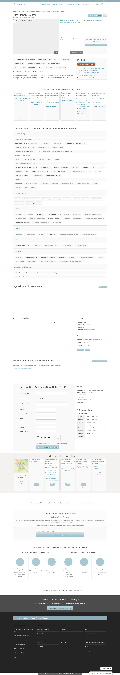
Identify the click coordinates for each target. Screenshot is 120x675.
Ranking (39, 638)
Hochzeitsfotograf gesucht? (23, 1)
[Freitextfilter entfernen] (102, 4)
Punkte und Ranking (19, 648)
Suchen (105, 4)
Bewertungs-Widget (20, 652)
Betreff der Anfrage (25, 393)
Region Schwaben (87, 339)
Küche (18, 251)
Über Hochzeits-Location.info (21, 635)
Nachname (23, 414)
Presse (86, 646)
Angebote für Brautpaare (23, 267)
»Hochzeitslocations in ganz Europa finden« (30, 618)
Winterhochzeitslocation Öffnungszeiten (89, 72)
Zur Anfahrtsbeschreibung (84, 399)
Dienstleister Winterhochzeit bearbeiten (95, 642)
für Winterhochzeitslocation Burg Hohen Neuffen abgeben (20, 572)
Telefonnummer (24, 422)
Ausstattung (20, 134)
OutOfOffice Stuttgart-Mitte (52, 107)
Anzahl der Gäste (24, 431)
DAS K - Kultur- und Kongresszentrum (99, 107)
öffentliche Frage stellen (60, 535)
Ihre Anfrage (23, 403)
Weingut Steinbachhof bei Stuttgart (21, 99)
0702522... (85, 75)
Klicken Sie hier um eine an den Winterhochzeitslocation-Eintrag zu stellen (60, 525)
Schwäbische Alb (97, 339)
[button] (36, 36)
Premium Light (104, 91)
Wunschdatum (24, 398)
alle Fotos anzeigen (77, 52)
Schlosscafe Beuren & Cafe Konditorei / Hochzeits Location (83, 113)
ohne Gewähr (74, 503)
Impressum (87, 625)
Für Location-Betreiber (43, 629)
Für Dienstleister (70, 4)
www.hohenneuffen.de (91, 78)
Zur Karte (80, 397)
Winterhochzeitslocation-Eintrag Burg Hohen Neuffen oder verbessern (68, 572)
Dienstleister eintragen (58, 4)
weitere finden (36, 570)
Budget (22, 427)
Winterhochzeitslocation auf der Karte (88, 70)
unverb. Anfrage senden (95, 15)
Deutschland (83, 332)
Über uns (78, 4)
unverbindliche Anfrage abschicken (47, 447)
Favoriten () (101, 673)
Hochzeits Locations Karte (20, 625)
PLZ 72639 (87, 324)
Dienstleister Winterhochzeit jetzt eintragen (60, 608)
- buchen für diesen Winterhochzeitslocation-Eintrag (100, 571)
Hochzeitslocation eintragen (21, 640)
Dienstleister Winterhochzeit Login (94, 1)
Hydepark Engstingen (68, 100)
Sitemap (39, 642)
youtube (63, 633)
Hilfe (104, 1)
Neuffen (82, 327)
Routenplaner (103, 286)
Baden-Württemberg (89, 329)
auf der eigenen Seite (84, 570)
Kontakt (88, 350)
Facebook (45, 183)
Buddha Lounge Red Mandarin (36, 103)
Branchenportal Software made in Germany (48, 673)
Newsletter (63, 642)
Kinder (18, 228)
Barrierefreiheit (106, 668)
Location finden (46, 4)
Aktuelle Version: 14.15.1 (75, 673)
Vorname (22, 409)
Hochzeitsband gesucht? (40, 1)
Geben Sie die (23, 368)
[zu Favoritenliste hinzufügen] (14, 21)
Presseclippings (89, 651)
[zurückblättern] (17, 36)
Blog (62, 638)
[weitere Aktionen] (105, 15)
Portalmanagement (90, 638)
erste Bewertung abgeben (96, 44)
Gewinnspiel (40, 625)
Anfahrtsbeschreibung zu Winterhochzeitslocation (91, 68)
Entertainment (21, 193)
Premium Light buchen (21, 644)
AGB (86, 629)
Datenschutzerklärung (44, 443)
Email (21, 418)
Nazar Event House (36, 465)
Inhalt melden (86, 503)
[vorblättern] (55, 36)
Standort (19, 209)
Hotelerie (19, 240)
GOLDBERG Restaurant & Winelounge (99, 467)
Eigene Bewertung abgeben (100, 361)
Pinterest (63, 629)
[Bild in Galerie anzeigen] (71, 28)
